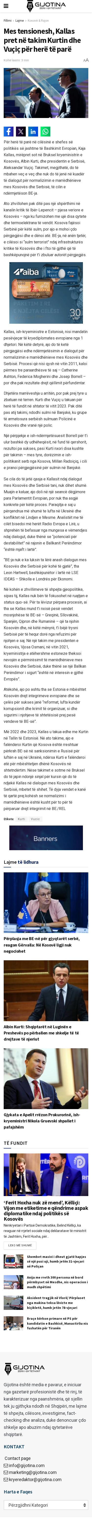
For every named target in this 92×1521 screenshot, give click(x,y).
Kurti (21, 819)
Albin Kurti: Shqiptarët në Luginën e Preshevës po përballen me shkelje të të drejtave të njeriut (41, 1033)
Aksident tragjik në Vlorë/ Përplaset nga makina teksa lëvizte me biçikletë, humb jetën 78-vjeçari (56, 1303)
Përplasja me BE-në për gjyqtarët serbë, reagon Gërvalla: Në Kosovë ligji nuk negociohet (42, 945)
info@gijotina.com (27, 1465)
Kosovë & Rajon (38, 20)
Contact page (17, 1458)
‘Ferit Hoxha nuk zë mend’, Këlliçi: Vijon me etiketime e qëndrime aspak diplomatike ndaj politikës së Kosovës (46, 1210)
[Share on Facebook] (8, 131)
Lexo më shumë (20, 1245)
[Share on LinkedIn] (33, 131)
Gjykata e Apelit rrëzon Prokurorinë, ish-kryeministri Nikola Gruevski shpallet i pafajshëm (42, 1121)
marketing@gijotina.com (33, 1472)
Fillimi (8, 20)
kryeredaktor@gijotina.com (35, 1479)
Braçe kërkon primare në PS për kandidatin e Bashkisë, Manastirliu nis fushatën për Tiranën (57, 1323)
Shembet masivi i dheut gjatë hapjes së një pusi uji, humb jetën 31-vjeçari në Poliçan (56, 1261)
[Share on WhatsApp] (45, 131)
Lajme (19, 20)
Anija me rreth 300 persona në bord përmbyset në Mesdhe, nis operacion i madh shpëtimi (57, 1282)
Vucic (35, 819)
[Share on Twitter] (21, 131)
